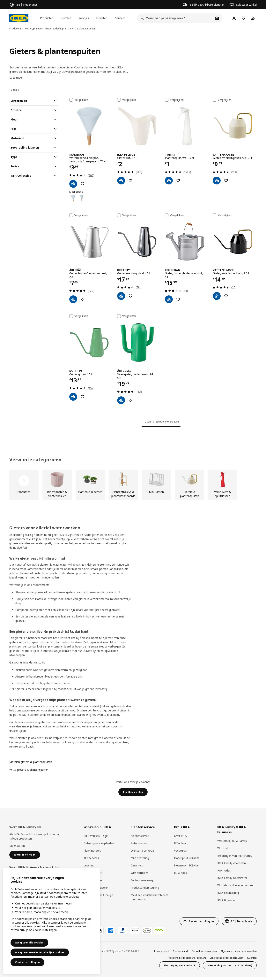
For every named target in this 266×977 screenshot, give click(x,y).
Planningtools (92, 850)
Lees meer (16, 77)
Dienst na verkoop (142, 850)
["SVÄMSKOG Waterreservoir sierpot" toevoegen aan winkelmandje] (73, 184)
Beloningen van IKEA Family (234, 855)
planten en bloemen (96, 67)
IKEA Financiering (228, 893)
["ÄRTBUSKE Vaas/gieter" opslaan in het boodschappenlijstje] (130, 400)
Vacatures (180, 850)
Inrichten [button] (101, 18)
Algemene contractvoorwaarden (239, 951)
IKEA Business (226, 900)
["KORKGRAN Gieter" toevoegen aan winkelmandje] (169, 299)
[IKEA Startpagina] (18, 18)
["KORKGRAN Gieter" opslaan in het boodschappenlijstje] (178, 299)
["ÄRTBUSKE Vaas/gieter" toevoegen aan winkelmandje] (121, 400)
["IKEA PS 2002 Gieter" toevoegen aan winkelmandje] (121, 180)
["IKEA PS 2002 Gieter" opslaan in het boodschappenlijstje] (130, 180)
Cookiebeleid (180, 951)
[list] (133, 485)
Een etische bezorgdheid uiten (226, 957)
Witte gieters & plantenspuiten (28, 770)
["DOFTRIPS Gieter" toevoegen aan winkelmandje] (121, 296)
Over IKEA (180, 836)
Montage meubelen (96, 887)
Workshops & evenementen (235, 885)
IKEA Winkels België (96, 836)
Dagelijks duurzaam (186, 858)
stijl (24, 746)
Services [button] (120, 18)
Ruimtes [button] (66, 18)
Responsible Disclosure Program (187, 957)
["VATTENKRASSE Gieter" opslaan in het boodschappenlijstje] (226, 180)
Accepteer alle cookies (29, 942)
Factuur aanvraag (142, 880)
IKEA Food (180, 843)
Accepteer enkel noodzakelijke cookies (39, 952)
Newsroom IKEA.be (186, 865)
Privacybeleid (161, 951)
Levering (89, 865)
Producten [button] (46, 18)
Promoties (224, 870)
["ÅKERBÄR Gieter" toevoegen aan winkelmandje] (73, 299)
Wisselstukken (140, 873)
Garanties (137, 865)
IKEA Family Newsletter (232, 878)
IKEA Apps (180, 873)
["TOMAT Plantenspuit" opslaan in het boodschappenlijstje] (178, 180)
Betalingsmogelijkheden (99, 843)
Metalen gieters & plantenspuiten (30, 762)
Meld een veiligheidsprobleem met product (149, 897)
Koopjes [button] (83, 18)
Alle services (91, 858)
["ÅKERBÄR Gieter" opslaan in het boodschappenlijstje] (82, 299)
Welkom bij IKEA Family (232, 841)
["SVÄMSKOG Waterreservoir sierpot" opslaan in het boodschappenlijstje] (82, 184)
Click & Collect (93, 873)
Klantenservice (140, 836)
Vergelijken (81, 100)
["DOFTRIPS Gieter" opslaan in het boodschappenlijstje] (130, 296)
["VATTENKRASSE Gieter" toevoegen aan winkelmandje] (217, 180)
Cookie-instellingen (27, 962)
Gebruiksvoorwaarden (204, 951)
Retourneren (139, 843)
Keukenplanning (93, 880)
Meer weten (17, 846)
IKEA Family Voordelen (231, 863)
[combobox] (175, 18)
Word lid (222, 848)
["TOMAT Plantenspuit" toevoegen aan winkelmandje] (169, 180)
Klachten (252, 957)
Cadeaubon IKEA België (98, 895)
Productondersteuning (145, 887)
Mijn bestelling (140, 858)
